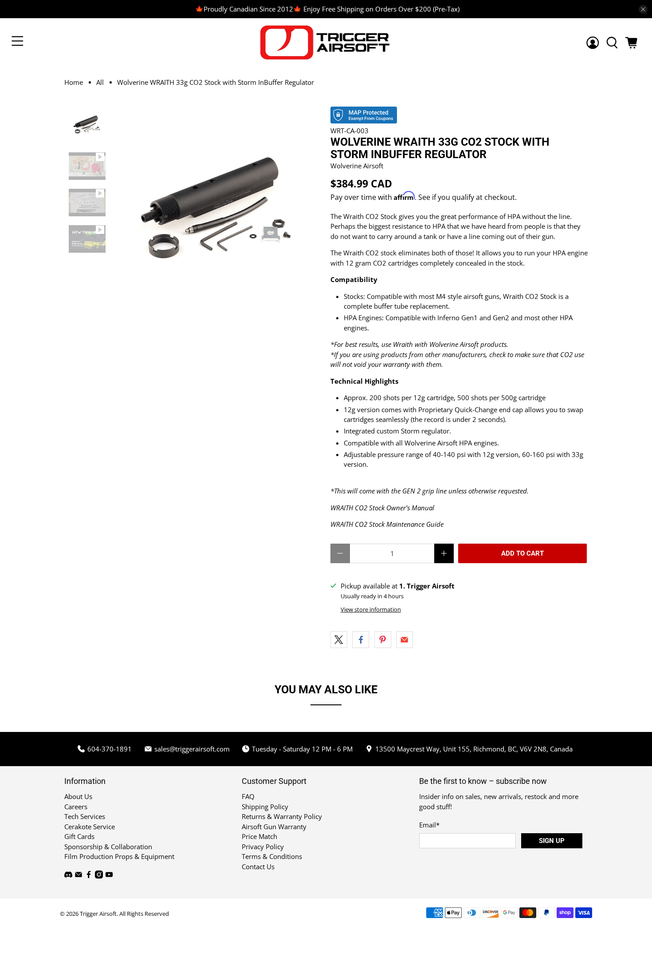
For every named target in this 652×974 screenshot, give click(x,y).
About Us (78, 796)
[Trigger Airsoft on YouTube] (109, 875)
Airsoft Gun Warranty (274, 826)
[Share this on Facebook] (360, 639)
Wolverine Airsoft (356, 165)
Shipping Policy (265, 806)
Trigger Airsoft (98, 914)
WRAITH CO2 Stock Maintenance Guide (387, 524)
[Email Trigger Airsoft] (78, 875)
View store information (371, 609)
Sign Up (552, 841)
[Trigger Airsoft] (326, 42)
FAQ (248, 796)
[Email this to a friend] (404, 639)
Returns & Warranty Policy (282, 816)
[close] (643, 9)
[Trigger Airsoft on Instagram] (99, 875)
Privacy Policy (263, 846)
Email (429, 824)
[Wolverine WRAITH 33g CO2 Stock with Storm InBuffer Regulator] (218, 210)
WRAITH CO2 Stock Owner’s (370, 507)
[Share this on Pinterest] (382, 639)
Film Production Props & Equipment (119, 856)
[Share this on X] (338, 639)
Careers (75, 806)
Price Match (259, 836)
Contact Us (258, 866)
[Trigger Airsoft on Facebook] (89, 875)
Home (73, 82)
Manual (423, 507)
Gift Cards (79, 836)
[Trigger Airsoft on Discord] (68, 875)
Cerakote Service (89, 826)
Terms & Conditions (272, 856)
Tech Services (84, 816)
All (100, 82)
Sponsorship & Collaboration (108, 846)
